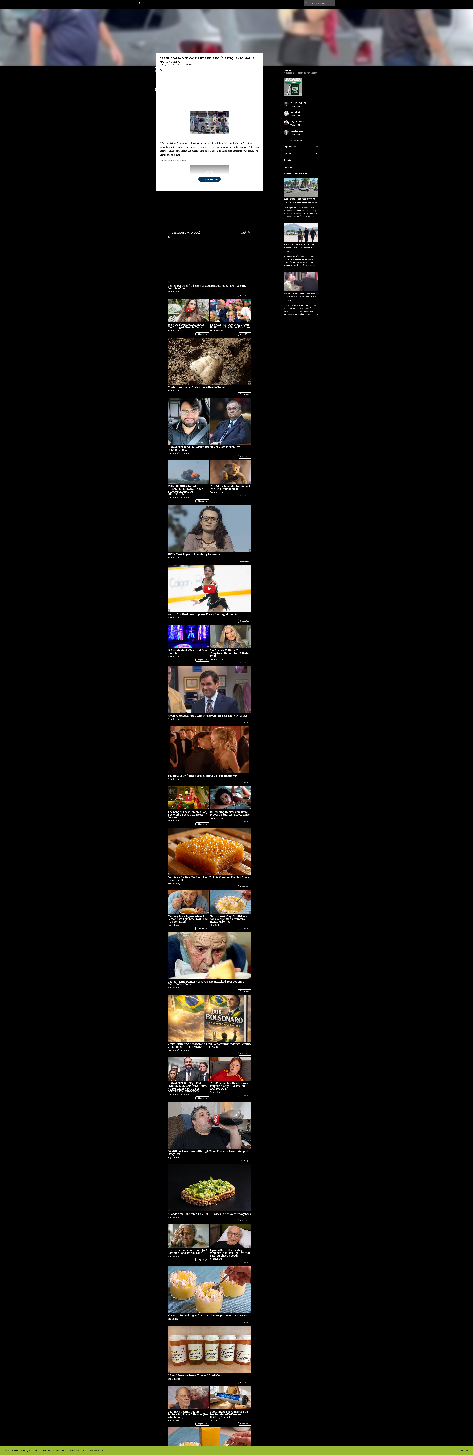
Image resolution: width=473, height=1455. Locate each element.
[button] (161, 70)
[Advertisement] (209, 93)
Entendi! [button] (464, 1451)
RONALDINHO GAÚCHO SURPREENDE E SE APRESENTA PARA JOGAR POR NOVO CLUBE (301, 247)
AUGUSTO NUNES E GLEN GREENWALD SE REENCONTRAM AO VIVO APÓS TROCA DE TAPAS (301, 296)
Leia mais (209, 179)
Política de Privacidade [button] (93, 1450)
